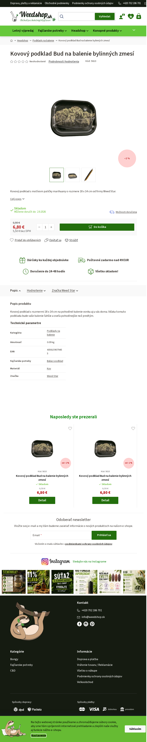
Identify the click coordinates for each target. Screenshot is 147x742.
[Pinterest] (93, 625)
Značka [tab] (62, 290)
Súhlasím (134, 729)
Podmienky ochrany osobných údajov (91, 3)
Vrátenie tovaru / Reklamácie (93, 664)
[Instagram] (84, 623)
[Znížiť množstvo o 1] (38, 227)
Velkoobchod (84, 682)
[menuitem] (21, 31)
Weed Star (51, 376)
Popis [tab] (12, 290)
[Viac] (130, 30)
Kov (48, 368)
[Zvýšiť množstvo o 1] (50, 227)
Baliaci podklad (54, 361)
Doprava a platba (86, 659)
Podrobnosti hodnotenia (62, 61)
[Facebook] (78, 623)
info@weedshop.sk (91, 616)
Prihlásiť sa (103, 535)
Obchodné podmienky (55, 3)
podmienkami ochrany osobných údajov (87, 544)
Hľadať (103, 16)
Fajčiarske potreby (20, 664)
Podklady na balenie (52, 333)
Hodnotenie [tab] (33, 290)
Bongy (13, 659)
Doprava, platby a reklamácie (25, 3)
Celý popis (14, 199)
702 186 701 (133, 3)
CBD (11, 670)
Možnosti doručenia (125, 212)
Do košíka (98, 227)
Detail (41, 500)
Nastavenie (37, 735)
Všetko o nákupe (86, 670)
